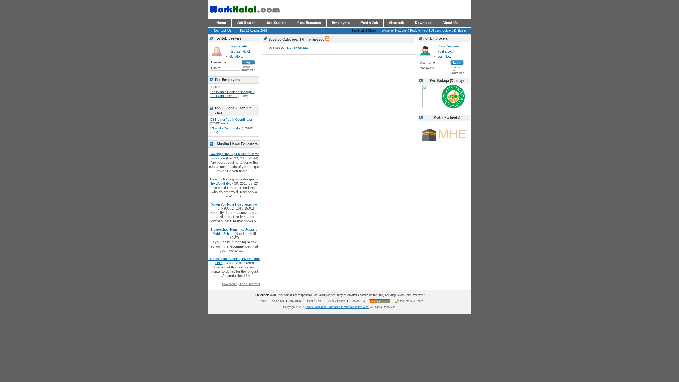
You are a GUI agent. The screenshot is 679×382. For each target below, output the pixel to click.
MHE (452, 134)
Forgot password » (249, 68)
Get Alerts (236, 56)
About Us (278, 300)
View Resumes (448, 46)
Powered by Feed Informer (241, 284)
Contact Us (357, 300)
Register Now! (239, 51)
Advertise (295, 300)
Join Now (444, 56)
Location (273, 48)
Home (262, 300)
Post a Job (314, 300)
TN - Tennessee (296, 48)
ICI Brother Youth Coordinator (231, 119)
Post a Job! (446, 51)
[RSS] (327, 39)
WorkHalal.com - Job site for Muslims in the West (337, 307)
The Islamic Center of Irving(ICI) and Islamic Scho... (232, 94)
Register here (419, 30)
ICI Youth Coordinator (225, 128)
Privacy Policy (336, 300)
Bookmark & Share (362, 30)
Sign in (461, 30)
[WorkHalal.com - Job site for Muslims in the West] (244, 15)
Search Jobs (238, 46)
